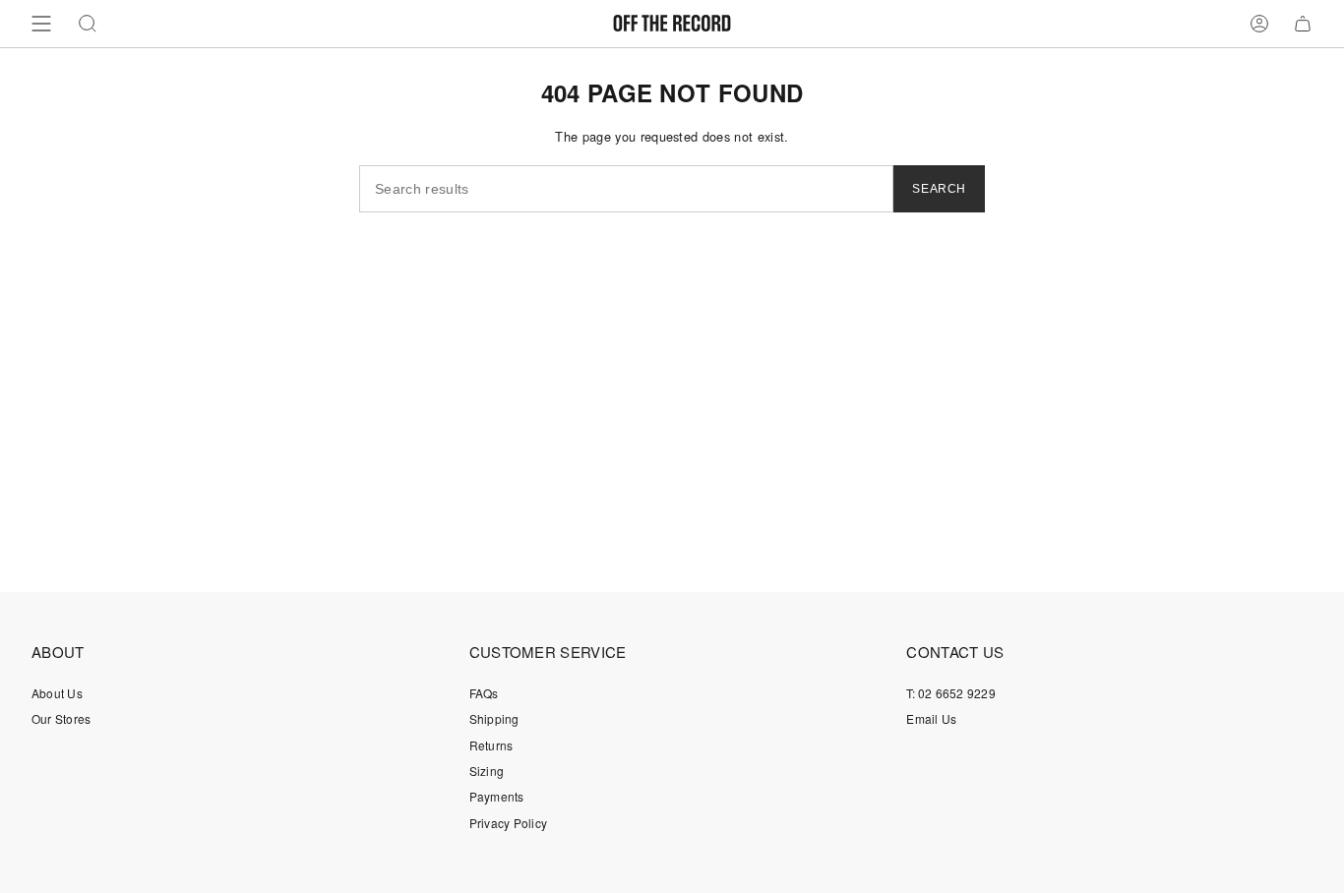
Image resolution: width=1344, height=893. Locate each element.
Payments (496, 796)
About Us (57, 693)
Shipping (494, 718)
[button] (87, 23)
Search (939, 189)
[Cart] (1303, 23)
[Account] (1259, 23)
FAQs (484, 693)
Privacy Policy (508, 822)
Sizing (486, 770)
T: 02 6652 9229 (951, 693)
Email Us (931, 718)
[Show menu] (41, 23)
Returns (491, 745)
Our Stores (61, 718)
